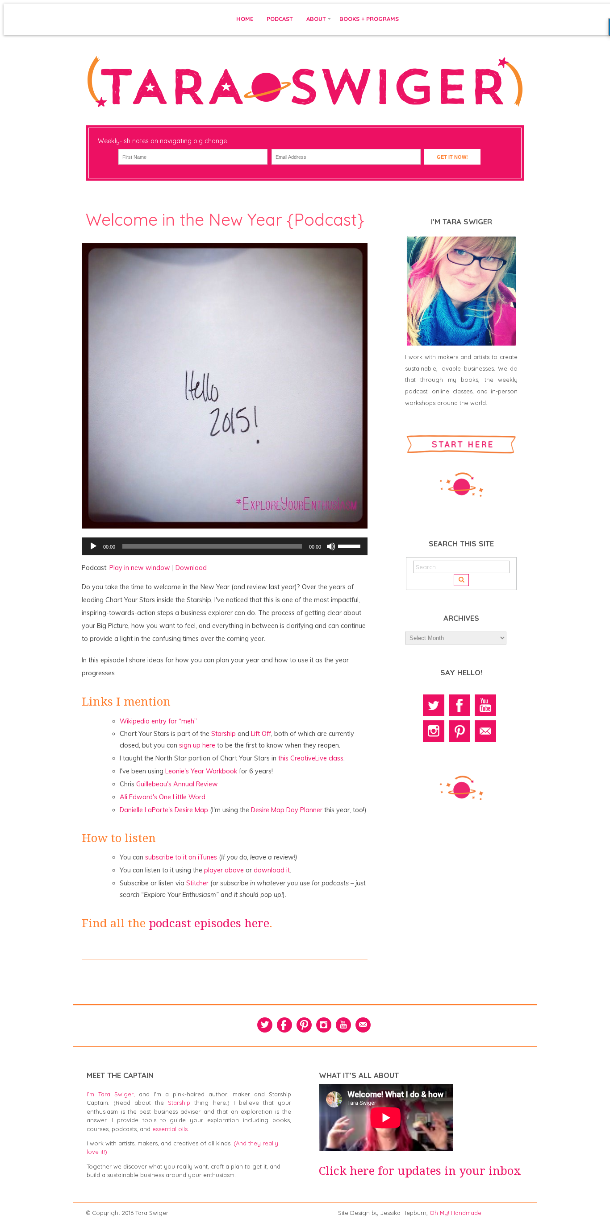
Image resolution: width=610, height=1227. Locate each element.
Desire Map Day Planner (286, 810)
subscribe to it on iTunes (181, 857)
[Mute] (330, 546)
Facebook (459, 705)
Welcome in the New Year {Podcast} (225, 219)
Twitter (433, 705)
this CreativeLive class (310, 758)
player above (224, 870)
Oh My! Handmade (455, 1212)
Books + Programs (369, 18)
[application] (225, 546)
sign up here (197, 745)
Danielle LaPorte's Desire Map (164, 810)
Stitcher (197, 883)
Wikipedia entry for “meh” (158, 721)
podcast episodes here (209, 923)
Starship (223, 734)
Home (244, 18)
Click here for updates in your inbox (420, 1170)
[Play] (93, 546)
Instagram (433, 731)
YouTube (485, 705)
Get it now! (452, 157)
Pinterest (459, 731)
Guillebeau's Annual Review (177, 784)
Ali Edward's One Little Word (162, 797)
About (316, 18)
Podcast (280, 18)
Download (191, 568)
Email (485, 731)
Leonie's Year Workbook (201, 771)
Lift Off (261, 734)
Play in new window (139, 568)
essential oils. (170, 1128)
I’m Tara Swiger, (111, 1094)
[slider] (350, 545)
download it (272, 870)
